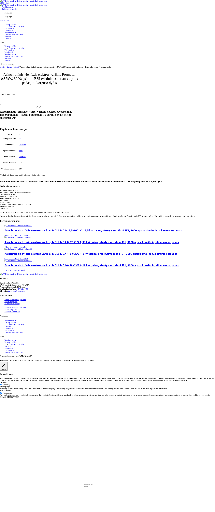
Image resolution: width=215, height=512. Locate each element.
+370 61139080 (22, 289)
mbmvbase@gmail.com (16, 291)
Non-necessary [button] (5, 391)
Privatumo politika (10, 302)
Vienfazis (22, 157)
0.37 (20, 139)
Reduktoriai (8, 30)
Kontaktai (7, 38)
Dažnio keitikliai (10, 32)
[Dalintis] (89, 484)
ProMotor (22, 145)
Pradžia (2, 67)
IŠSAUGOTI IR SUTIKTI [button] (9, 397)
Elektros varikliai (10, 24)
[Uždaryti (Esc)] (91, 484)
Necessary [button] (3, 382)
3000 (21, 151)
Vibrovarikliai (9, 28)
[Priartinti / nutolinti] (85, 484)
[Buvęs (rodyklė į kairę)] (85, 486)
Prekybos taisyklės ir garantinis (15, 300)
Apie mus (7, 36)
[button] (107, 42)
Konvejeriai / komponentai (13, 34)
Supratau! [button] (91, 360)
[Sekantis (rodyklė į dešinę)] (87, 486)
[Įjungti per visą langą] (87, 484)
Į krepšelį (39, 107)
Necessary (6, 385)
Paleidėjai (7, 326)
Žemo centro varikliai (16, 26)
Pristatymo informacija (12, 304)
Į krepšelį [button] (25, 235)
